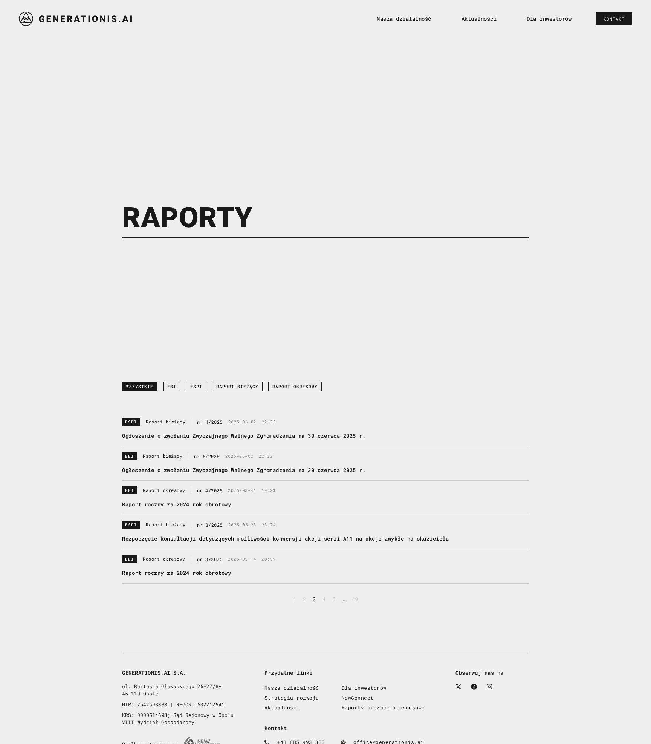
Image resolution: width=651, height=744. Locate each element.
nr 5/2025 (207, 456)
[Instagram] (489, 687)
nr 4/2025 (210, 422)
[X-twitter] (458, 687)
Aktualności (479, 18)
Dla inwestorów (549, 18)
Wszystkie (139, 386)
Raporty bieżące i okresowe (383, 707)
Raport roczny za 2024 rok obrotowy (176, 504)
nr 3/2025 (210, 525)
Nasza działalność (404, 18)
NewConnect (358, 698)
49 (355, 599)
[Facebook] (474, 687)
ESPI (196, 386)
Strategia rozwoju (291, 698)
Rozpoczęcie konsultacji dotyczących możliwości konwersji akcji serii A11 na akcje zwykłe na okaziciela (285, 538)
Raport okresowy (295, 386)
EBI (171, 386)
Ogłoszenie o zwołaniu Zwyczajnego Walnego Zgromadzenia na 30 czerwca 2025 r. (243, 435)
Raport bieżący (237, 386)
